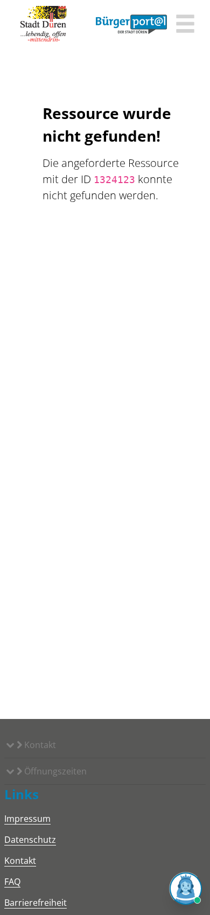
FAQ (12, 882)
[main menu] (185, 25)
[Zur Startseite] (44, 24)
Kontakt (39, 745)
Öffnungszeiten (54, 771)
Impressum (27, 819)
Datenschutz (30, 840)
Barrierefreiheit (35, 903)
